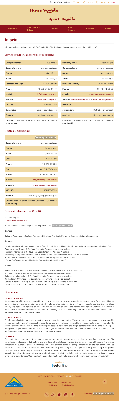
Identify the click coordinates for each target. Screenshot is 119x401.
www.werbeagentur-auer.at (45, 185)
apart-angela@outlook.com (101, 94)
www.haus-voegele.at (47, 99)
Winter (107, 29)
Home (39, 376)
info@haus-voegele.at (47, 94)
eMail (78, 2)
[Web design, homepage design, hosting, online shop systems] (59, 365)
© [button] (5, 393)
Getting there (105, 2)
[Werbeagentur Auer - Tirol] (103, 393)
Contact (90, 2)
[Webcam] (46, 395)
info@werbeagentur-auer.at (45, 180)
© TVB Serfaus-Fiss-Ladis (16, 220)
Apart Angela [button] (71, 28)
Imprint (69, 376)
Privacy (60, 376)
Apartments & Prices (33, 28)
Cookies (78, 376)
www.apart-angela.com (103, 99)
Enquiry (54, 29)
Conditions (49, 376)
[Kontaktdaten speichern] (59, 395)
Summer (90, 29)
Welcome (12, 29)
